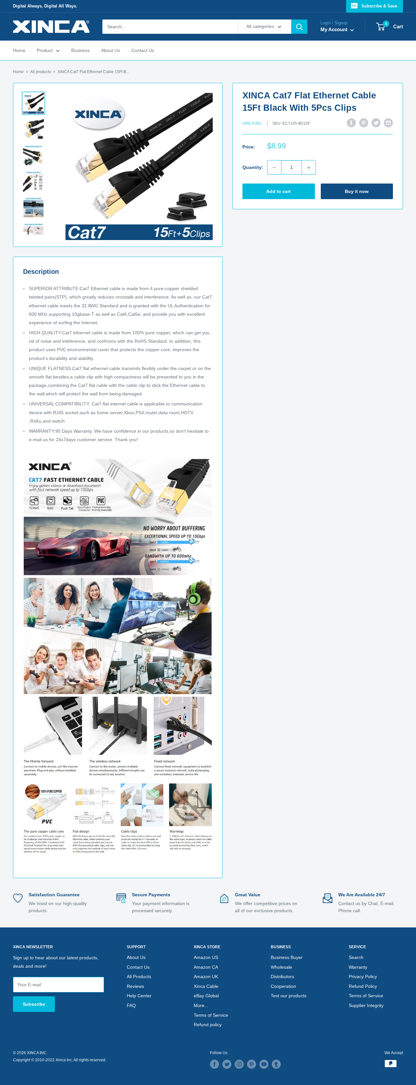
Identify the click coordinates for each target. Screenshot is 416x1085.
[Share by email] (388, 122)
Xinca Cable (206, 986)
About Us (110, 50)
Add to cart (278, 191)
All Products (139, 976)
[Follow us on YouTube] (263, 1064)
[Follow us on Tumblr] (276, 1064)
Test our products (288, 995)
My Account (334, 29)
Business (80, 50)
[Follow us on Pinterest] (251, 1064)
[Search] (299, 26)
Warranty (358, 967)
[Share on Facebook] (351, 122)
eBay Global (206, 995)
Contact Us (142, 50)
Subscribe (34, 1004)
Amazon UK (206, 976)
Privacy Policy (363, 976)
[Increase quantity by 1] (309, 167)
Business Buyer (287, 957)
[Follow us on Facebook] (214, 1064)
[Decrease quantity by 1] (274, 167)
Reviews (135, 986)
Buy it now (357, 191)
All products (40, 72)
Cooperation (283, 986)
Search (356, 957)
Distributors (282, 976)
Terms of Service (211, 1015)
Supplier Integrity (366, 1005)
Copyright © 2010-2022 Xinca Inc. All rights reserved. (59, 1060)
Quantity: (252, 167)
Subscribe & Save (379, 6)
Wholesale (281, 967)
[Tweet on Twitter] (376, 122)
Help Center (139, 995)
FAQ (131, 1005)
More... (201, 1005)
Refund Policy (363, 986)
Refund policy (208, 1024)
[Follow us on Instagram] (239, 1064)
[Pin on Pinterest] (363, 122)
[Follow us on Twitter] (226, 1064)
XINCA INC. (252, 123)
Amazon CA (206, 967)
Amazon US (206, 957)
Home (19, 50)
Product (45, 50)
